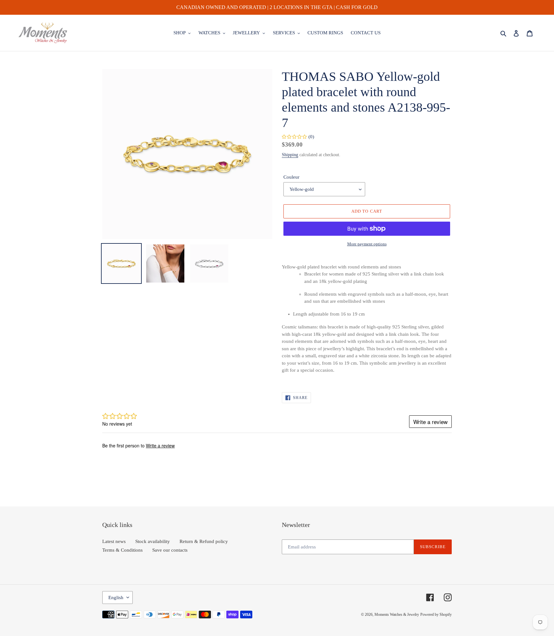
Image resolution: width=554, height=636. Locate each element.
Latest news (114, 541)
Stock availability (152, 541)
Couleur (291, 177)
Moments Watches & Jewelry (396, 614)
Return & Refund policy (204, 541)
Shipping (290, 154)
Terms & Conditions (122, 550)
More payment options (367, 244)
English (115, 597)
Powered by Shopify (436, 614)
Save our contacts (170, 550)
